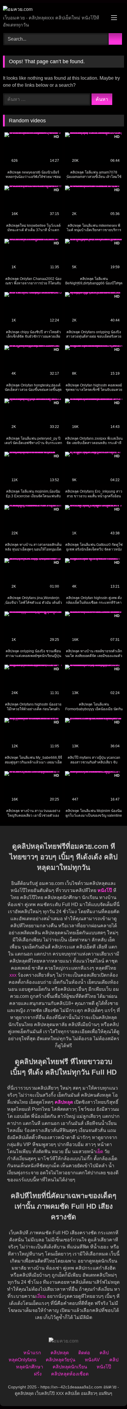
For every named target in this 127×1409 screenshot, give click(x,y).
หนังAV (92, 1359)
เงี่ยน (41, 1296)
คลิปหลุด (60, 1352)
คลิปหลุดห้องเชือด (70, 1373)
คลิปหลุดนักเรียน (70, 1366)
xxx (13, 975)
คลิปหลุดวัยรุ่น (60, 1359)
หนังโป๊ (104, 890)
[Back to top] (109, 1391)
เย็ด (99, 1151)
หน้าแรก (32, 1352)
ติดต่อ (84, 1352)
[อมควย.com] (52, 9)
